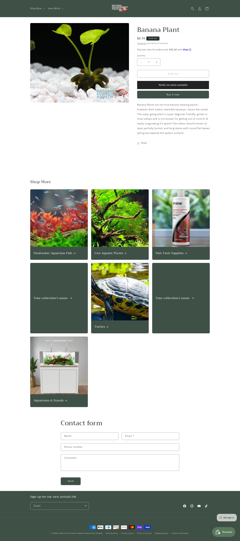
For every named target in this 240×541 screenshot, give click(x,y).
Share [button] (144, 143)
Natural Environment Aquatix (71, 533)
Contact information (180, 533)
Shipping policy (161, 533)
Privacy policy (127, 533)
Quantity (141, 55)
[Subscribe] (85, 506)
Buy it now (173, 94)
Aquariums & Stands (49, 400)
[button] (37, 8)
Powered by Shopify (94, 533)
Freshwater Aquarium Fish (53, 253)
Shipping (141, 43)
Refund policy (112, 533)
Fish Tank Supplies (170, 253)
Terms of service (144, 533)
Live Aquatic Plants (109, 253)
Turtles (100, 327)
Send (71, 481)
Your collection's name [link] (51, 298)
